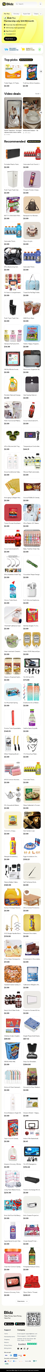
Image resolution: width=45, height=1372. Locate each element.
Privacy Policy (8, 1345)
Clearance (37, 14)
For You (7, 14)
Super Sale (26, 14)
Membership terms (9, 1336)
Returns (6, 1342)
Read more (9, 39)
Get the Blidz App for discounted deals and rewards (22, 1370)
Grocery (16, 14)
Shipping (6, 1339)
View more (20, 1301)
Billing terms (7, 1348)
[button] (13, 75)
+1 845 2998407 (31, 1336)
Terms (6, 1333)
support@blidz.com (31, 1333)
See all (37, 94)
